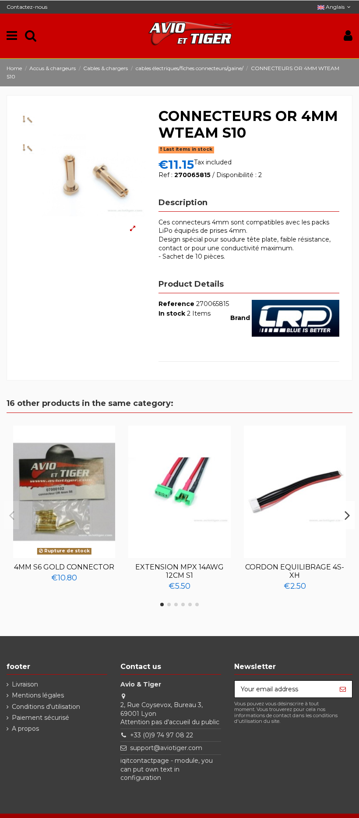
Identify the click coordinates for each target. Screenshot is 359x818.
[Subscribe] (343, 689)
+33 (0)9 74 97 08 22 (161, 735)
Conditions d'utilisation (46, 707)
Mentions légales (38, 695)
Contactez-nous (27, 7)
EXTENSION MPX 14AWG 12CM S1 (179, 571)
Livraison (25, 684)
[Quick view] (64, 555)
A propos (25, 729)
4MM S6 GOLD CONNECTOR (64, 567)
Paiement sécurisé (40, 718)
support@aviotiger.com (166, 748)
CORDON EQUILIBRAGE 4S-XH (294, 571)
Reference (176, 304)
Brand (240, 318)
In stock (171, 313)
